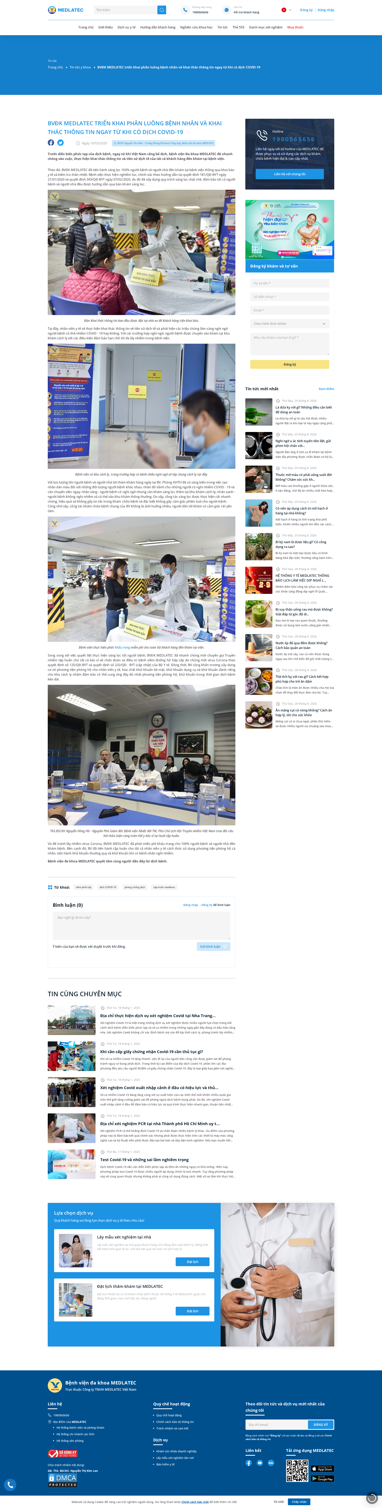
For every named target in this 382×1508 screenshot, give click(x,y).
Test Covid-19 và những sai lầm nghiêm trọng (144, 1159)
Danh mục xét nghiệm (266, 27)
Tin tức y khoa (80, 67)
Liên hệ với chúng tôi (289, 174)
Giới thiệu (105, 27)
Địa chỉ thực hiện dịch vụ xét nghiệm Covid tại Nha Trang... (158, 1015)
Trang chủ (55, 67)
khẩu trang (122, 647)
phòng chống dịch (135, 887)
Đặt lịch (192, 1262)
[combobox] (289, 323)
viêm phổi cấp (83, 887)
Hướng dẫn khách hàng (158, 27)
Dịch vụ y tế (126, 27)
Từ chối (279, 1502)
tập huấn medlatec (164, 887)
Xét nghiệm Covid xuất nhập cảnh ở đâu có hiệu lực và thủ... (159, 1087)
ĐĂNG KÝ (321, 1424)
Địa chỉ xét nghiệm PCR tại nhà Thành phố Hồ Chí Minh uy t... (160, 1123)
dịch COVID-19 (108, 887)
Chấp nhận (299, 1502)
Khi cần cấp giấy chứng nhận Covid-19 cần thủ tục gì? (151, 1051)
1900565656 (61, 1415)
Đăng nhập (326, 10)
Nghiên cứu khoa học (196, 27)
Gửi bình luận (210, 946)
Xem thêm (326, 389)
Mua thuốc (295, 27)
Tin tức (222, 27)
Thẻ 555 (238, 27)
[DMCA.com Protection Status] (63, 1480)
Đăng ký (306, 10)
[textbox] (289, 324)
